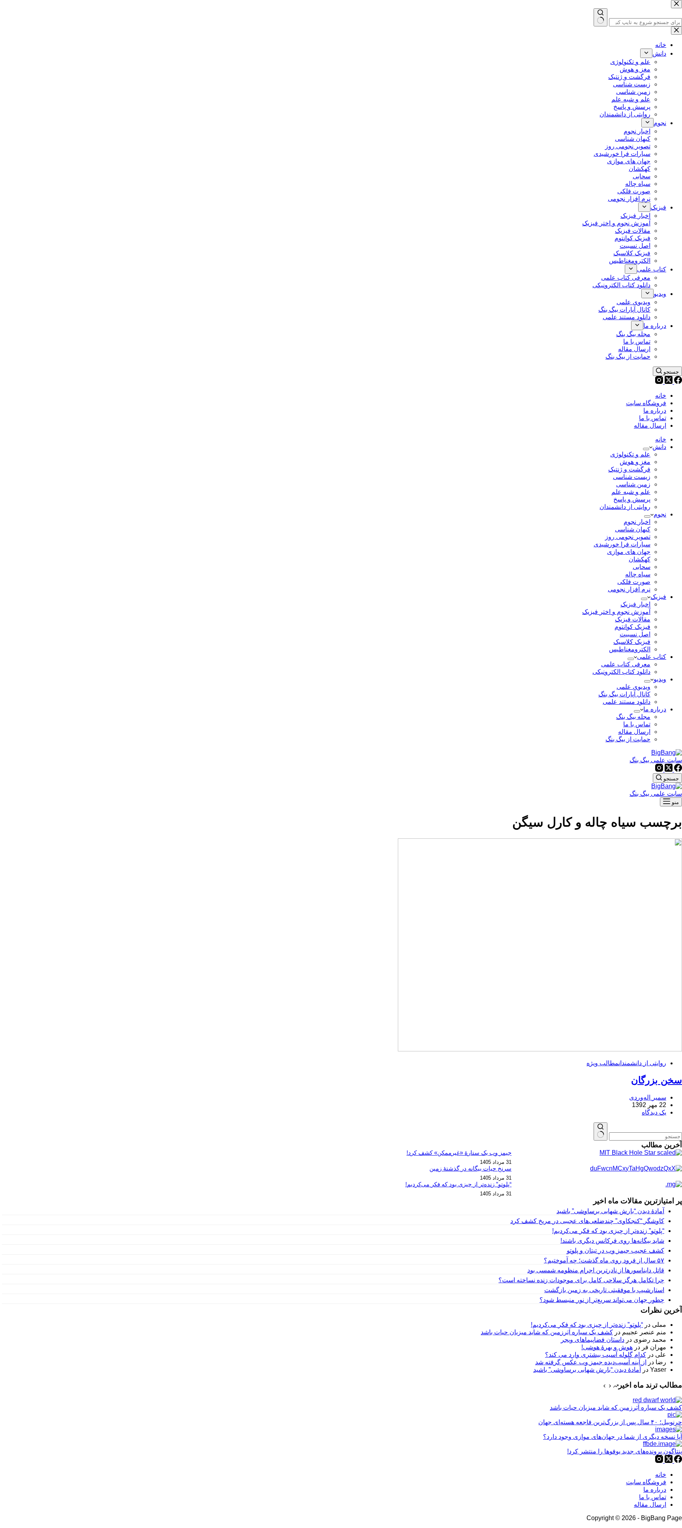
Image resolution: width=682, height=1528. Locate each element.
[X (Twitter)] (668, 381)
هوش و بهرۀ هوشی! (607, 1347)
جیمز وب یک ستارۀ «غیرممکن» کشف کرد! (459, 1152)
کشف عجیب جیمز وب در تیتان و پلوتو (615, 1250)
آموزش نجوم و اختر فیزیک (616, 611)
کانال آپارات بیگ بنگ (624, 694)
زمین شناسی (633, 484)
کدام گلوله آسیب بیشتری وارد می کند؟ (595, 1354)
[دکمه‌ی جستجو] (600, 1131)
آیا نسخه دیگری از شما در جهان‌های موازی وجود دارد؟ (612, 1436)
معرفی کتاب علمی (625, 664)
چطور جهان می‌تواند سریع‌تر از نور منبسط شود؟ (602, 1299)
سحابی (641, 566)
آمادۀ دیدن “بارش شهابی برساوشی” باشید (610, 1211)
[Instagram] (659, 381)
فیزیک (658, 596)
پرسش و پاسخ (631, 499)
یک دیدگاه (654, 1112)
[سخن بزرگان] (540, 1049)
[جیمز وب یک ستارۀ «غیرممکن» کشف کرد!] (641, 1152)
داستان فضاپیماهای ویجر (592, 1339)
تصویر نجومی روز (627, 536)
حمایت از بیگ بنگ (627, 739)
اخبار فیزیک (635, 604)
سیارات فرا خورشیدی (622, 544)
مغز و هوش (635, 461)
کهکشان (639, 559)
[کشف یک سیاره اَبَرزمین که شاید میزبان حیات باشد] (657, 1400)
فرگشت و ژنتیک (629, 469)
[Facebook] (677, 381)
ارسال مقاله (650, 425)
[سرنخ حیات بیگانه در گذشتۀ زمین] (636, 1168)
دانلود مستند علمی (626, 701)
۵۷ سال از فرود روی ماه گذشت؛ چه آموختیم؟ (604, 1260)
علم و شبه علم (630, 491)
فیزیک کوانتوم (632, 626)
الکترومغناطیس (629, 649)
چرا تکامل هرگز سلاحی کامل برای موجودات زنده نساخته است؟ (581, 1280)
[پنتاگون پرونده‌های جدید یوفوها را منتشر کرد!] (662, 1443)
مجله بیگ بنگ (633, 716)
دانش (659, 446)
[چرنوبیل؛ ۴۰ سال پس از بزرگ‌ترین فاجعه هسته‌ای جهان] (674, 1414)
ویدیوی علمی (633, 686)
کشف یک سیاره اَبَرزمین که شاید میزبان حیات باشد (547, 1332)
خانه (660, 395)
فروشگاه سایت (646, 403)
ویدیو (660, 679)
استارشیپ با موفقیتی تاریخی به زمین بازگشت (604, 1290)
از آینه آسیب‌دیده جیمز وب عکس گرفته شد (590, 1362)
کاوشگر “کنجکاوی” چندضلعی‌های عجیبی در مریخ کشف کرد (587, 1221)
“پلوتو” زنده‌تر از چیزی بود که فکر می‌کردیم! (458, 1184)
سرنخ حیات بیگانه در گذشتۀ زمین (470, 1168)
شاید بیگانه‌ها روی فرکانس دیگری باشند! (612, 1240)
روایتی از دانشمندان (625, 506)
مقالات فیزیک (632, 619)
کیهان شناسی (632, 529)
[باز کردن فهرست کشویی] (646, 449)
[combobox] (645, 1136)
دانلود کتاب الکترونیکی (621, 671)
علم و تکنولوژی (630, 454)
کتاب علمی (651, 656)
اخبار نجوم (637, 521)
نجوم (660, 514)
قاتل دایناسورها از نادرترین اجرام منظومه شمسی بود (595, 1270)
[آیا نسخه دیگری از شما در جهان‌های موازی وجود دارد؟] (668, 1429)
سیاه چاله (637, 574)
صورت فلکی (633, 581)
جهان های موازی (628, 551)
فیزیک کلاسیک (631, 641)
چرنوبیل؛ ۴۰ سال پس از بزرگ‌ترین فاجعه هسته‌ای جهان (610, 1422)
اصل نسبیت (635, 634)
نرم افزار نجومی (629, 589)
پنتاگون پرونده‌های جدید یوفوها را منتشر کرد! (624, 1451)
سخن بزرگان (656, 1080)
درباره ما (654, 410)
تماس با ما (652, 418)
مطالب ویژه (602, 1063)
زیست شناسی (631, 476)
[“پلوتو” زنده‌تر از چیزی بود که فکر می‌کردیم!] (673, 1184)
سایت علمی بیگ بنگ (656, 760)
